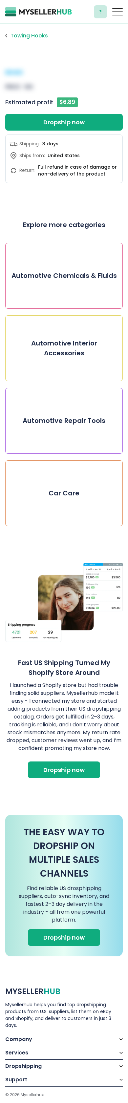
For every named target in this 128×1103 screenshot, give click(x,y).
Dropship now (64, 122)
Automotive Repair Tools (64, 420)
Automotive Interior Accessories (64, 348)
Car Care (64, 493)
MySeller (32, 991)
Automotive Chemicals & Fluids (64, 275)
